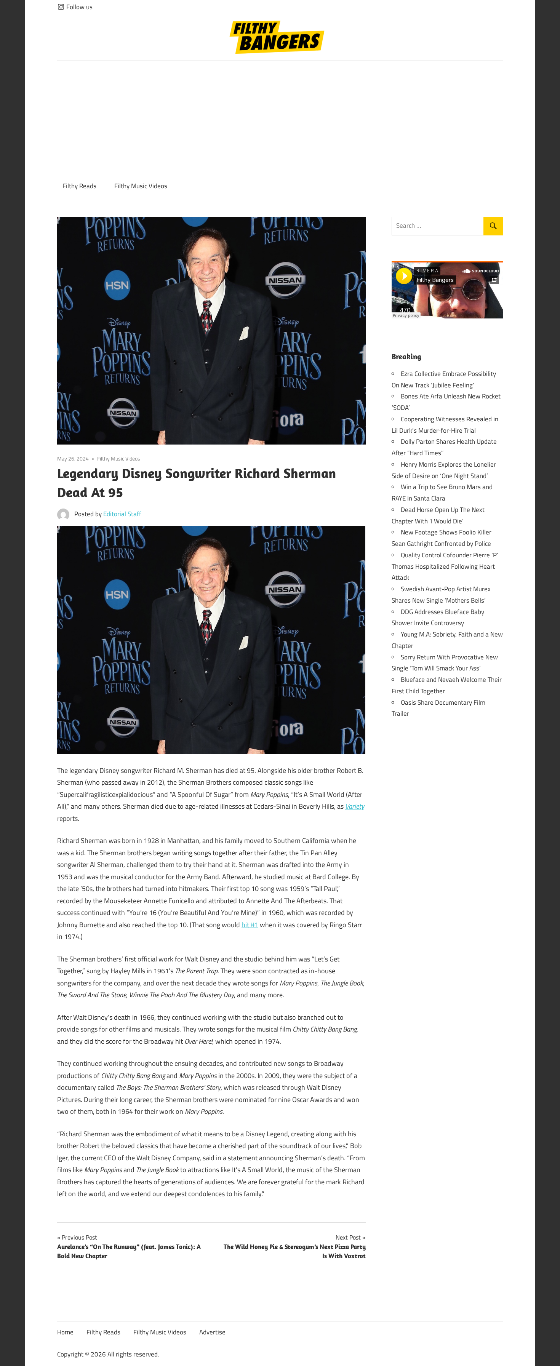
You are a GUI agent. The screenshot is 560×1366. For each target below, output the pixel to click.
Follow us (79, 7)
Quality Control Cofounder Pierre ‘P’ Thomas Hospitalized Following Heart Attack (445, 566)
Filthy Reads (79, 186)
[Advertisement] (280, 118)
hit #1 (250, 925)
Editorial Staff (122, 514)
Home (65, 1332)
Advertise (212, 1332)
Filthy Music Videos (140, 186)
